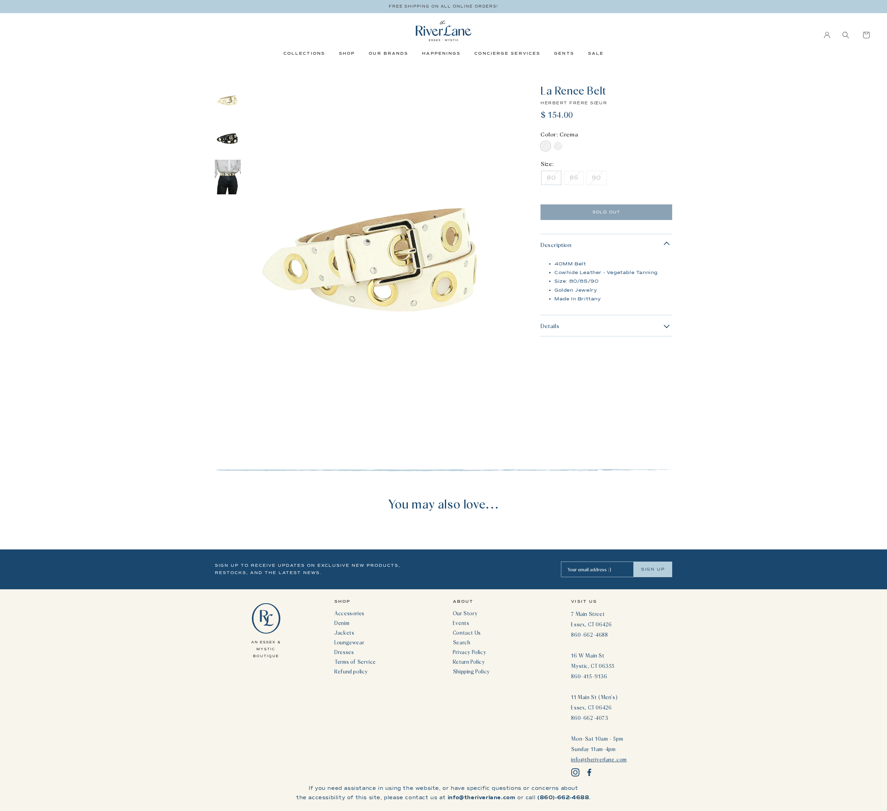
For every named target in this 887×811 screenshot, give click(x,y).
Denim (341, 622)
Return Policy (469, 661)
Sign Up (653, 569)
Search (462, 642)
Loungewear (349, 642)
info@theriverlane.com (599, 759)
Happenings (441, 53)
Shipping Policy (471, 671)
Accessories (349, 613)
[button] (845, 35)
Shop (347, 53)
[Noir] (558, 146)
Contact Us (467, 632)
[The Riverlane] (443, 30)
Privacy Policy (469, 652)
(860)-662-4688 (563, 797)
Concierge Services (507, 53)
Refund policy (351, 671)
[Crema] (546, 146)
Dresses (344, 652)
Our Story (465, 613)
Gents (564, 53)
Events (461, 622)
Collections (304, 53)
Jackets (344, 632)
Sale (596, 53)
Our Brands (388, 53)
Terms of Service (355, 661)
